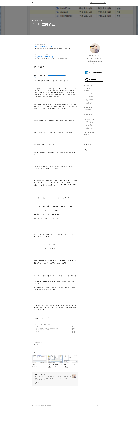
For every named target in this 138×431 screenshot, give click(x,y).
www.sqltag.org (52, 75)
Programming (89, 127)
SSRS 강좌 (88, 103)
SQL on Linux (89, 99)
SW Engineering (89, 119)
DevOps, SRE (89, 122)
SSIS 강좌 (41, 324)
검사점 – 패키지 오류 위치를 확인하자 (42, 329)
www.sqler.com (61, 75)
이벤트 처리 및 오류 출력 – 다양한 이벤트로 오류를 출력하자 (46, 328)
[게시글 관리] (41, 318)
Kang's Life (87, 88)
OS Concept (89, 125)
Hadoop (88, 121)
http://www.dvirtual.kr (40, 54)
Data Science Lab (37, 3)
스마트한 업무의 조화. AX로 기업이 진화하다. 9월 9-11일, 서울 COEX (53, 48)
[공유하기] (39, 318)
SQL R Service (89, 96)
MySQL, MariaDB (89, 107)
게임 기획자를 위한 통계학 (90, 132)
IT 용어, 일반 (89, 129)
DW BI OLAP (89, 128)
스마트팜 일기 (87, 137)
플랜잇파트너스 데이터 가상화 (44, 57)
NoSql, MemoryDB (89, 109)
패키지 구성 (37, 331)
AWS (86, 112)
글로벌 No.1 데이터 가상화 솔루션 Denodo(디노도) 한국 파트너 (51, 59)
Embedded (87, 134)
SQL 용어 (88, 105)
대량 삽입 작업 (37, 326)
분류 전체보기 (88, 85)
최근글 (85, 144)
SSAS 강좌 (89, 102)
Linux (86, 117)
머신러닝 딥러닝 (89, 124)
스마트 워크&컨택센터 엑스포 (43, 46)
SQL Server (37, 324)
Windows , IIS (88, 114)
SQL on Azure (89, 97)
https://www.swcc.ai (40, 44)
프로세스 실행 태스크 (39, 332)
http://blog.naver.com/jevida (41, 77)
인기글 (89, 144)
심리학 (86, 90)
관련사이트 (98, 405)
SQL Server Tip (90, 95)
